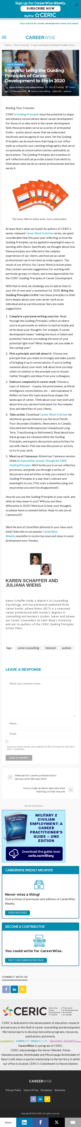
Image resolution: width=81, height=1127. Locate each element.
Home (8, 45)
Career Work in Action (39, 233)
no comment (19, 91)
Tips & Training (15, 64)
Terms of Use (30, 1090)
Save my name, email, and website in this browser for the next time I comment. (40, 747)
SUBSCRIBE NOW (41, 8)
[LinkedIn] (24, 1122)
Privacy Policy (13, 1090)
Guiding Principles (27, 114)
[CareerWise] (40, 1080)
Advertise (59, 1090)
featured (56, 91)
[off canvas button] (4, 37)
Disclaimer (46, 1090)
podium (67, 91)
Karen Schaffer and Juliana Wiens (26, 87)
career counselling (40, 91)
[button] (40, 9)
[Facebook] (40, 1122)
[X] (57, 1122)
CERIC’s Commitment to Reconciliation (53, 1063)
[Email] (73, 1122)
